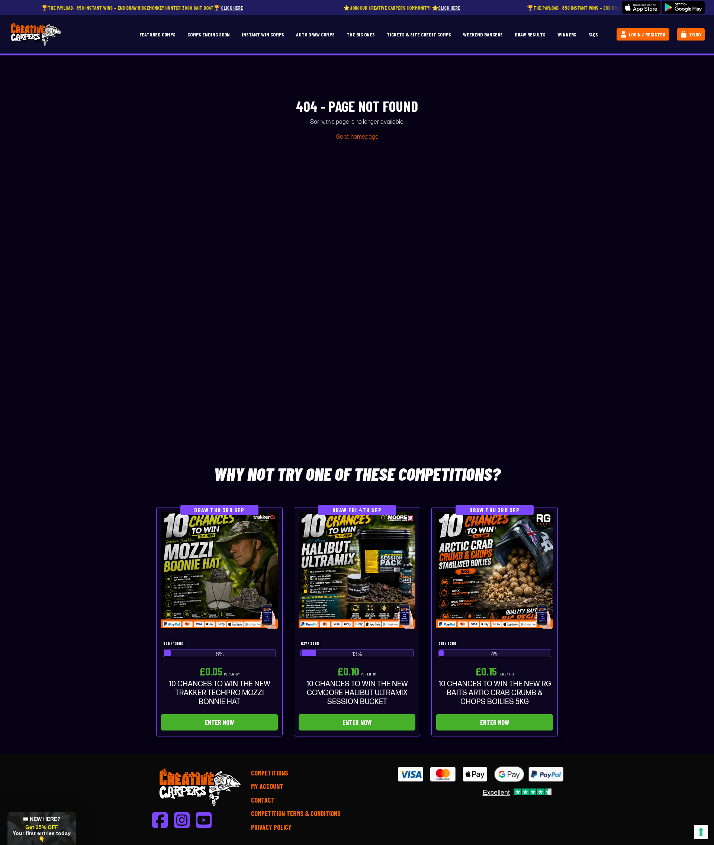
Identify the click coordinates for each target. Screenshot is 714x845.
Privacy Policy (271, 827)
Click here (207, 7)
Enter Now (219, 722)
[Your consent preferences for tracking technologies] (701, 832)
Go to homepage (357, 137)
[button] (41, 828)
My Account (267, 786)
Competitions (269, 773)
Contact (263, 800)
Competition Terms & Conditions (296, 813)
